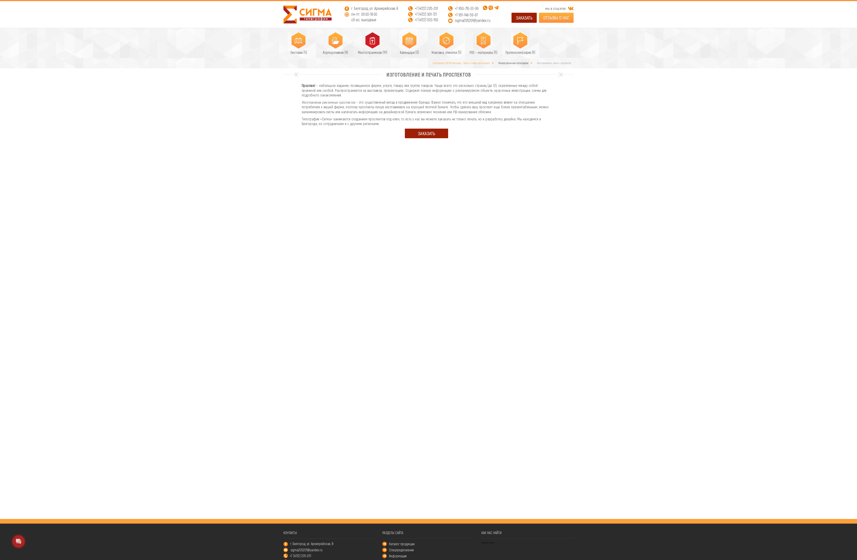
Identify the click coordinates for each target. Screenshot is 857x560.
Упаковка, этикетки (444, 52)
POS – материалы (482, 52)
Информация (398, 556)
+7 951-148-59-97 (466, 14)
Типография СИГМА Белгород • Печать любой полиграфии (462, 63)
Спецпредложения (401, 550)
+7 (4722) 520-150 (426, 19)
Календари (408, 52)
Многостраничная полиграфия (513, 63)
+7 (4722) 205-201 (426, 8)
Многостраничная (370, 52)
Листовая (297, 52)
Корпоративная (334, 52)
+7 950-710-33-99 (466, 8)
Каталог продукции (402, 544)
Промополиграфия (518, 52)
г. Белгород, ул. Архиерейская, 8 (374, 8)
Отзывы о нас (556, 17)
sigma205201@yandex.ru (472, 20)
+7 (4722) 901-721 (426, 14)
